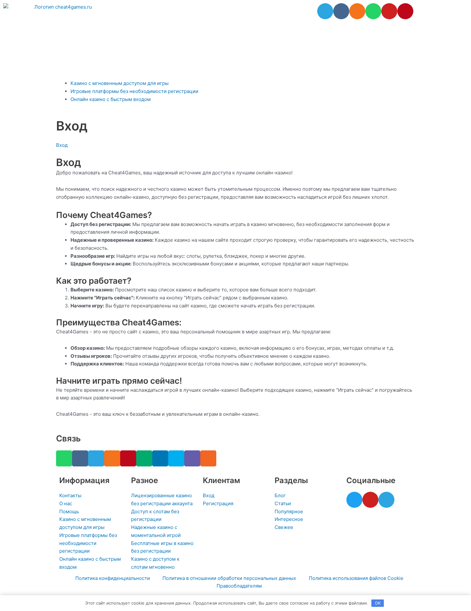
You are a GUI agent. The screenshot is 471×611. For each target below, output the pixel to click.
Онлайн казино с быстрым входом (110, 99)
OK (378, 603)
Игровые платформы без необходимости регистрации (134, 91)
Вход (62, 145)
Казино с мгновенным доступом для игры (119, 83)
